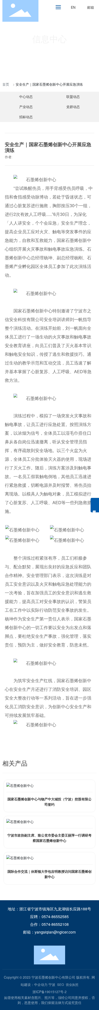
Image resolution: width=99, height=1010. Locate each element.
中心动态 (26, 96)
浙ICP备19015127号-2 (49, 991)
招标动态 (26, 116)
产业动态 (26, 106)
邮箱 (90, 7)
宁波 (52, 984)
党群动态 (73, 106)
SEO (60, 984)
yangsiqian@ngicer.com (55, 932)
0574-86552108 (55, 924)
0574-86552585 (55, 916)
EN (73, 7)
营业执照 (72, 984)
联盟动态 (73, 96)
